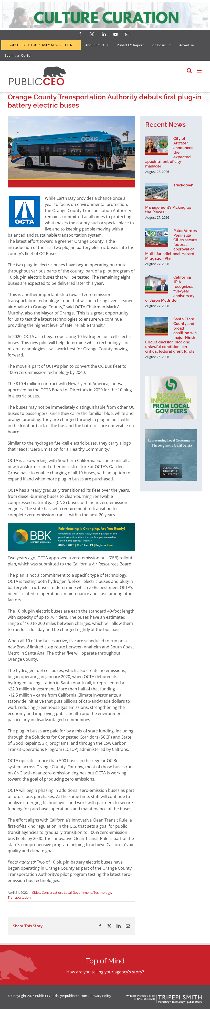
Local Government (78, 892)
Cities (36, 892)
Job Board (159, 45)
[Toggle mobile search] (189, 70)
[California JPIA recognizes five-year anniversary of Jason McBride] (156, 284)
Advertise (186, 45)
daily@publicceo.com (71, 995)
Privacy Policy (100, 995)
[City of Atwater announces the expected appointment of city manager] (156, 145)
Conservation (52, 892)
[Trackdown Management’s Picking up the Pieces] (156, 192)
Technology (102, 892)
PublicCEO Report (130, 45)
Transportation (19, 897)
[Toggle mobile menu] (199, 70)
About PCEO (94, 45)
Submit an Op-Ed (17, 55)
